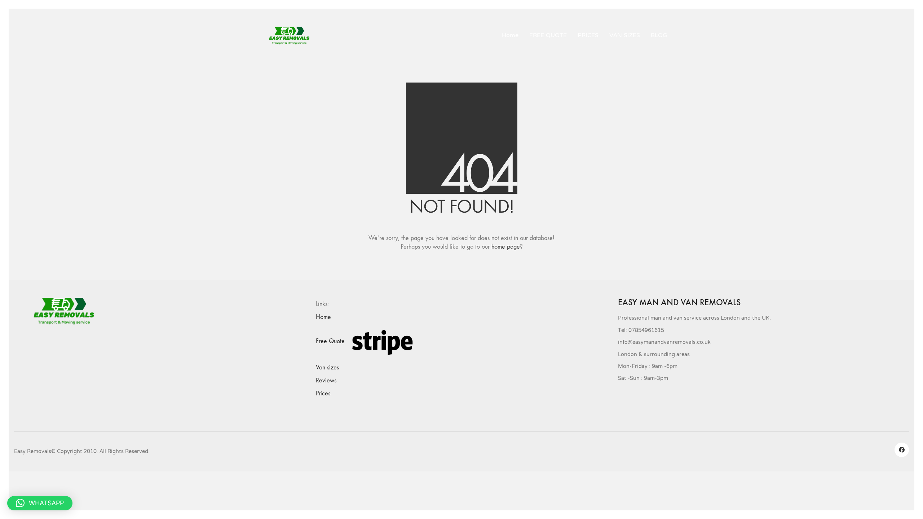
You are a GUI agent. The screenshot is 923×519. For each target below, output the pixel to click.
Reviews (326, 380)
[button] (39, 503)
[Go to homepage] (292, 36)
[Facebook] (902, 450)
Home (323, 317)
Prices (323, 393)
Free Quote (330, 341)
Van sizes (327, 367)
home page (505, 246)
